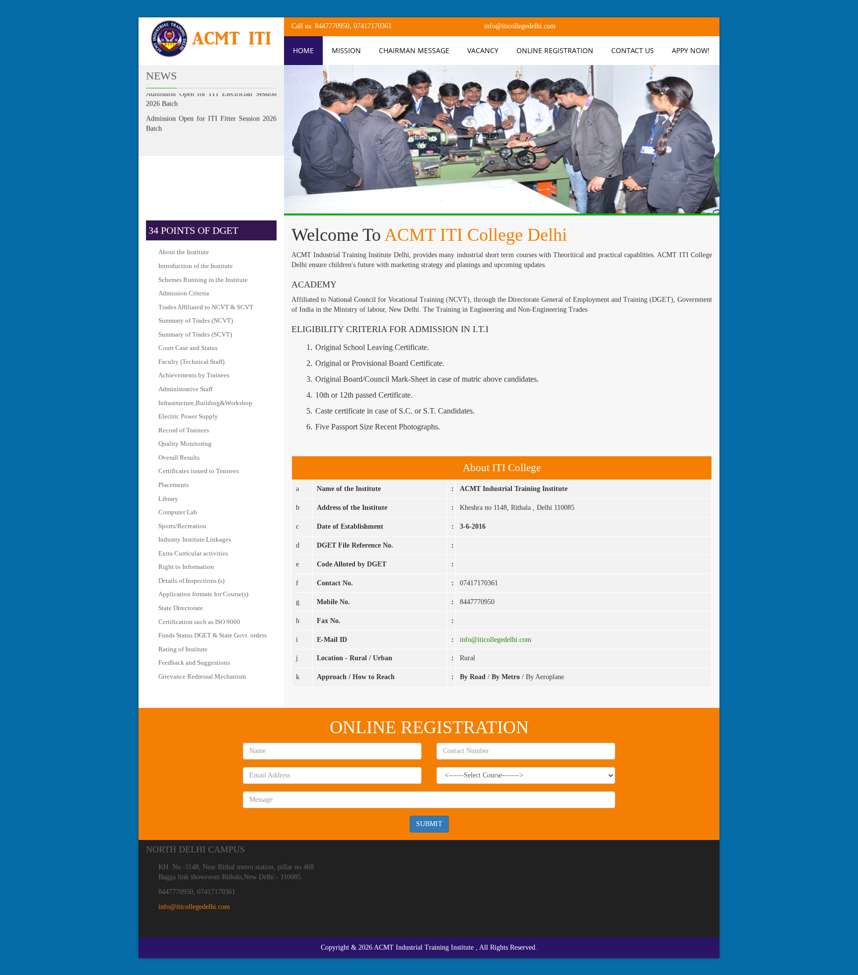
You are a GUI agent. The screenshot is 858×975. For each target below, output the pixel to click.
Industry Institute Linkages (194, 539)
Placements (173, 484)
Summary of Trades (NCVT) (195, 320)
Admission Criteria (183, 293)
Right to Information (186, 566)
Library (168, 498)
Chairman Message (414, 50)
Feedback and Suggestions (194, 662)
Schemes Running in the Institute (203, 279)
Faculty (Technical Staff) (191, 361)
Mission (346, 50)
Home (303, 50)
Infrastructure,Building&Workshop (205, 403)
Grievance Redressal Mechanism (202, 676)
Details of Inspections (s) (191, 580)
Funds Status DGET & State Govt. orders (212, 635)
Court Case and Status (187, 347)
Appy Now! (691, 50)
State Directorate (180, 608)
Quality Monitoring (185, 443)
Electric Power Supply (188, 416)
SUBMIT (429, 824)
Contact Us (632, 50)
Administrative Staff (185, 389)
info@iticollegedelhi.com (495, 639)
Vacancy (483, 50)
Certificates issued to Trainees (198, 471)
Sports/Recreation (182, 526)
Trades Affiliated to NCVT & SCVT (205, 307)
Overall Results (179, 457)
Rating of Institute (183, 649)
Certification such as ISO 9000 (199, 622)
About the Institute (183, 252)
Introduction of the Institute (195, 266)
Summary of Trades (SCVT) (195, 334)
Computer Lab (177, 512)
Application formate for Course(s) (203, 594)
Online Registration (554, 50)
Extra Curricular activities (193, 553)
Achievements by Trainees (193, 375)
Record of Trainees (183, 430)
